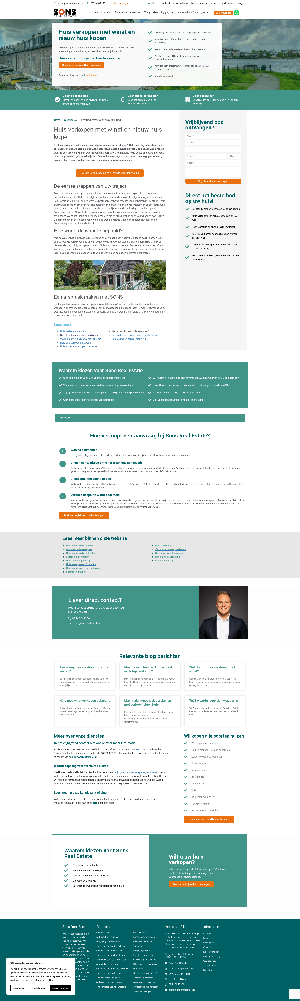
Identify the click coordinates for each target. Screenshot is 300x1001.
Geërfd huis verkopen (143, 977)
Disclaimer (208, 969)
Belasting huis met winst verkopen (79, 335)
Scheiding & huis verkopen (145, 959)
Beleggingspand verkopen (108, 941)
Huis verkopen (102, 12)
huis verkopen (138, 749)
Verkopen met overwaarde (109, 982)
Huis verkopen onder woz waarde (112, 968)
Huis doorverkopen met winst (76, 342)
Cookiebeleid (209, 960)
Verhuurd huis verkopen (107, 936)
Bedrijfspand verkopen (127, 12)
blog (95, 802)
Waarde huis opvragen (107, 964)
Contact (207, 933)
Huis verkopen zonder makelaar (111, 946)
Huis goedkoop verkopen (108, 977)
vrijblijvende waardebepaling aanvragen (136, 772)
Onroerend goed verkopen (145, 986)
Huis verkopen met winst (73, 331)
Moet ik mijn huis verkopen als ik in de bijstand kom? (148, 669)
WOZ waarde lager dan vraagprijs (213, 701)
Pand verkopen (140, 932)
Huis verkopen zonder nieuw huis (129, 338)
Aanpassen (19, 988)
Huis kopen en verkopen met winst (79, 346)
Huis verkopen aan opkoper (109, 950)
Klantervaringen (211, 951)
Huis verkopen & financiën (145, 973)
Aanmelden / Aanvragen (191, 12)
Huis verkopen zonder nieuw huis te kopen (134, 335)
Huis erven (138, 968)
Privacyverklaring (211, 956)
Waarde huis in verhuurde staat (111, 959)
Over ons (207, 947)
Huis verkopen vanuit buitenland (111, 986)
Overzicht (64, 418)
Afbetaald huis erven (143, 941)
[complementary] (40, 976)
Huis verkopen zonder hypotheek (111, 973)
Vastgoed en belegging (156, 12)
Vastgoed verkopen (142, 991)
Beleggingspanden (142, 950)
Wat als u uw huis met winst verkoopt (80, 338)
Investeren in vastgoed (144, 955)
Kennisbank (209, 942)
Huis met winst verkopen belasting (84, 701)
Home (57, 120)
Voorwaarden (210, 965)
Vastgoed (137, 946)
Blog (205, 938)
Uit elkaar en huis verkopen (146, 964)
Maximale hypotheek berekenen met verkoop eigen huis (147, 702)
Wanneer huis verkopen (144, 982)
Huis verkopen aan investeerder (111, 955)
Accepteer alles (60, 988)
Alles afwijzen (38, 988)
